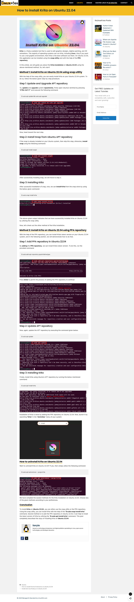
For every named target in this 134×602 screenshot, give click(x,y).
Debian (89, 3)
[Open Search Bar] (131, 3)
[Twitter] (26, 538)
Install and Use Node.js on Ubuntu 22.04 (34, 588)
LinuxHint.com (42, 598)
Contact (124, 3)
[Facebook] (22, 538)
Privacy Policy (112, 597)
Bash (71, 3)
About (103, 597)
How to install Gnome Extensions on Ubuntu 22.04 (37, 586)
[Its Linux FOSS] (9, 3)
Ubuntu (80, 3)
